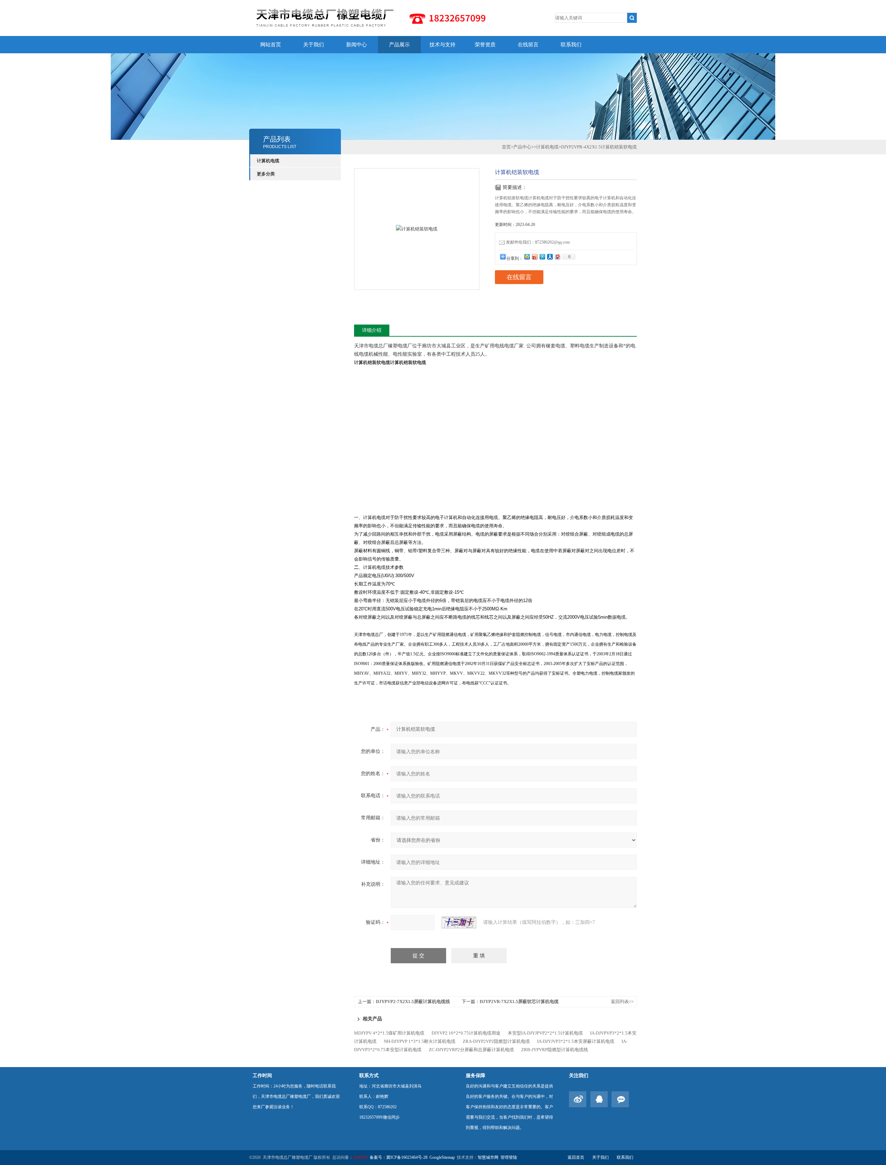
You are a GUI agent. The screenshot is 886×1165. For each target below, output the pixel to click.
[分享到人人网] (549, 256)
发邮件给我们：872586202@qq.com (538, 242)
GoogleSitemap (442, 1157)
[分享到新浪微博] (534, 256)
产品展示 (399, 44)
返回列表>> (622, 1001)
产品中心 (522, 146)
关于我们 (313, 44)
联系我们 (571, 44)
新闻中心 (356, 44)
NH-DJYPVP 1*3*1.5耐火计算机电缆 (419, 1041)
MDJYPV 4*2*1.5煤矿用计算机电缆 (389, 1033)
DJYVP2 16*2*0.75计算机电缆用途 (466, 1033)
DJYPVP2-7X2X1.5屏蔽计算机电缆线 (413, 1001)
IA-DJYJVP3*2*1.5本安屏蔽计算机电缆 (575, 1041)
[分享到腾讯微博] (542, 256)
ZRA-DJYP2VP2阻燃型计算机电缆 (496, 1041)
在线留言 (528, 44)
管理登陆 (508, 1157)
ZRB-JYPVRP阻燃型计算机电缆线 (554, 1049)
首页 (506, 146)
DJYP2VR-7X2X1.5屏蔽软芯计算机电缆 (519, 1001)
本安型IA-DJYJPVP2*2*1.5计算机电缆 (545, 1033)
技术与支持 (442, 44)
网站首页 (270, 44)
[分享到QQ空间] (527, 256)
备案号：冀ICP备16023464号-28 (398, 1157)
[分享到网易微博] (557, 256)
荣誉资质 (485, 44)
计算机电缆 (268, 160)
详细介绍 (371, 330)
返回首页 (576, 1157)
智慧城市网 (488, 1157)
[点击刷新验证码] (459, 922)
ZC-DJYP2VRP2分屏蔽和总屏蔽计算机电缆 (471, 1049)
